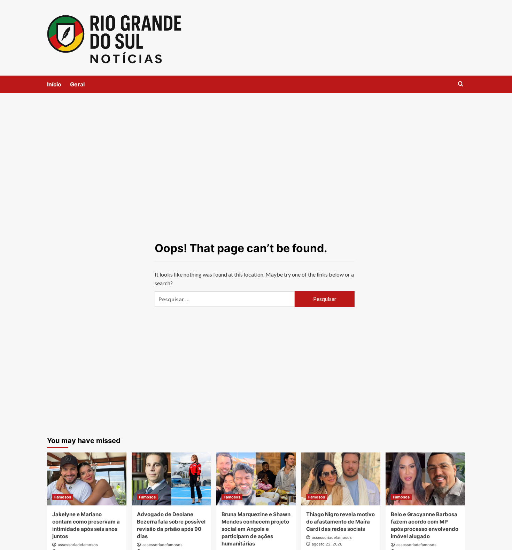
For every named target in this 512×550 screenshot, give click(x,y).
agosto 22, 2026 (327, 544)
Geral (77, 84)
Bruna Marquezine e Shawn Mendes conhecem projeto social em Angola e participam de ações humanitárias (256, 529)
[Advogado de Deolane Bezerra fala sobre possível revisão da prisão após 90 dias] (171, 478)
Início (54, 84)
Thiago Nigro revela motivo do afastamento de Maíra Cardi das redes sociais (340, 521)
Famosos (62, 497)
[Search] (460, 84)
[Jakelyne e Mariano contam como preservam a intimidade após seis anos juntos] (86, 478)
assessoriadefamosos (78, 544)
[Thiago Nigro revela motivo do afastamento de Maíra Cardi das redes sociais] (340, 478)
